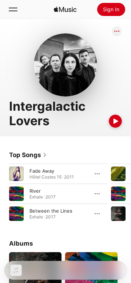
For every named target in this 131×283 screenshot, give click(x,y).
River (35, 191)
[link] (28, 155)
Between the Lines (50, 211)
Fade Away (41, 171)
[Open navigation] (13, 9)
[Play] (115, 121)
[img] (65, 9)
